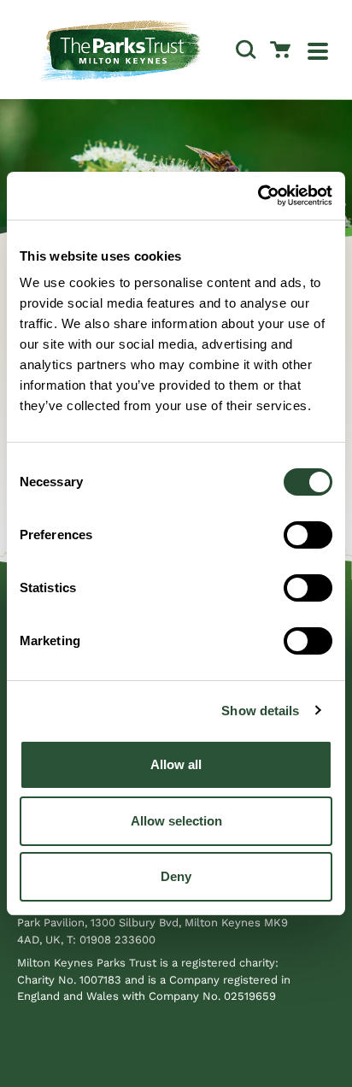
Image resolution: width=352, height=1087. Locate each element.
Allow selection (176, 821)
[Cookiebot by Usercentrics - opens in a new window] (257, 196)
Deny (176, 876)
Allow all (176, 764)
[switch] (308, 535)
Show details (260, 710)
